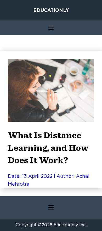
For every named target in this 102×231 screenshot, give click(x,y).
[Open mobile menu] (51, 28)
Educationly (51, 10)
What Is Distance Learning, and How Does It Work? (48, 148)
